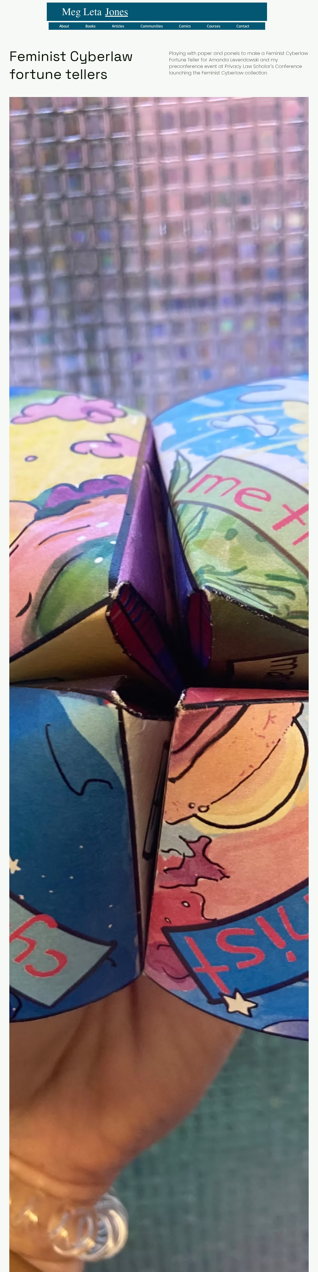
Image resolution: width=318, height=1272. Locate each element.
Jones (116, 11)
